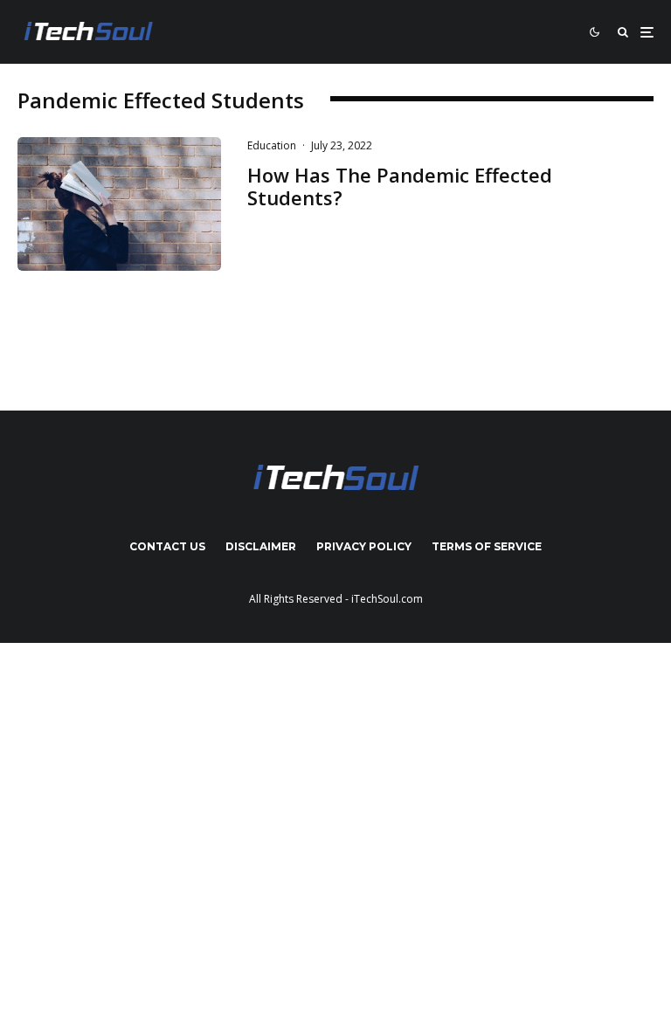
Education (271, 145)
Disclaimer (260, 546)
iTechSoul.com (387, 598)
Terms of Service (487, 546)
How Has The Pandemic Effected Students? (399, 186)
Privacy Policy (364, 546)
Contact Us (167, 546)
